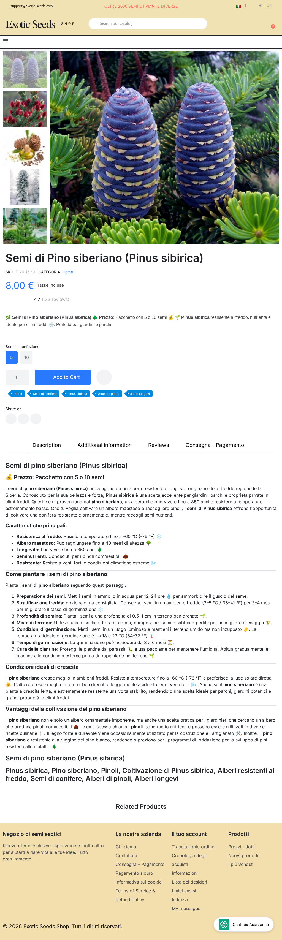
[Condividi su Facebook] (11, 418)
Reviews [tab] (158, 445)
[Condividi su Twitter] (23, 418)
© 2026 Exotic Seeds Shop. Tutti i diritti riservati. (62, 926)
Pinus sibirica (77, 394)
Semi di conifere (44, 394)
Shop (68, 23)
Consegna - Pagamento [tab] (215, 445)
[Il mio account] (251, 24)
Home (68, 272)
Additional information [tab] (104, 445)
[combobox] (148, 23)
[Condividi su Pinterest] (35, 418)
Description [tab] (46, 445)
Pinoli (18, 394)
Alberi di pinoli (108, 394)
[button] (270, 23)
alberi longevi (140, 394)
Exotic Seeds (30, 23)
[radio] (12, 357)
